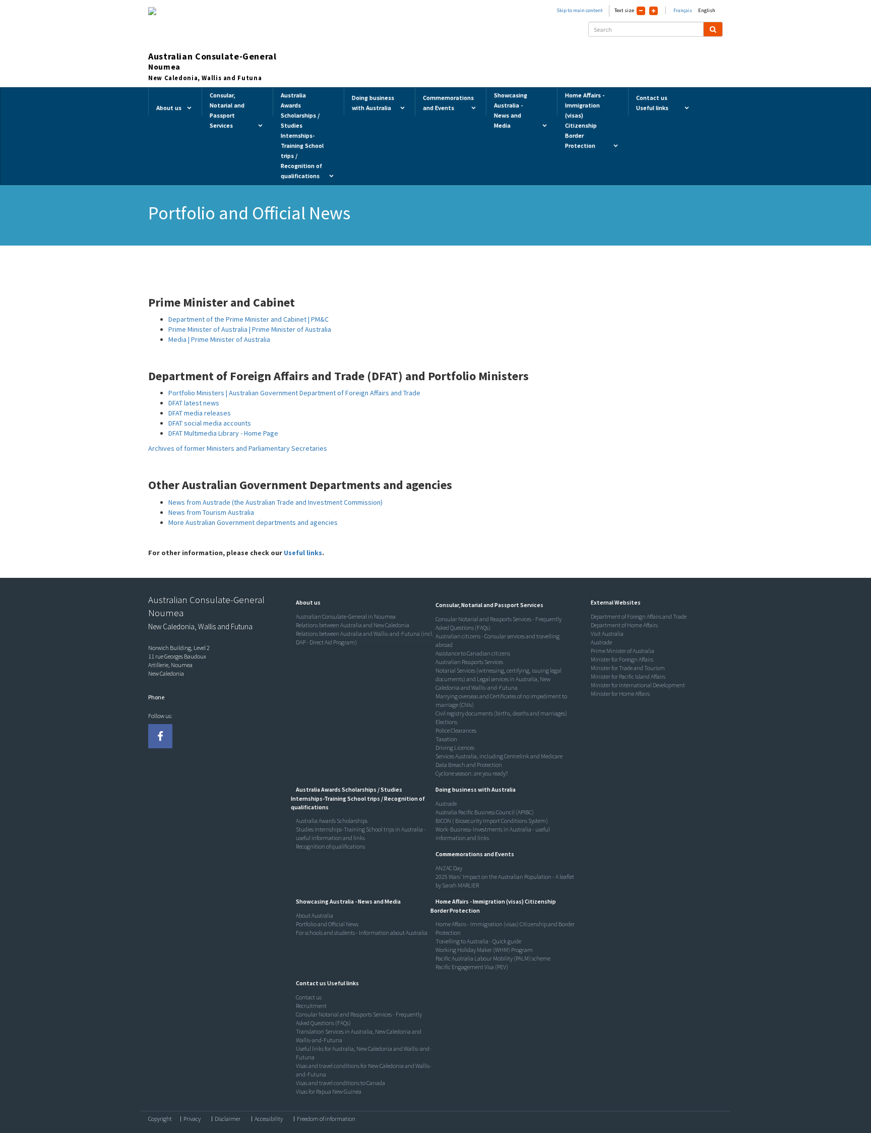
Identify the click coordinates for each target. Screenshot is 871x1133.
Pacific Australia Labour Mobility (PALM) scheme (493, 958)
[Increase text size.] (653, 11)
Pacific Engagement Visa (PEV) (472, 967)
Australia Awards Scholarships (331, 820)
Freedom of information (326, 1118)
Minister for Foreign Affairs (622, 659)
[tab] (363, 602)
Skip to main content (579, 10)
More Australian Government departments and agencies (253, 522)
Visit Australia (607, 633)
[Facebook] (160, 736)
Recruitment (311, 1005)
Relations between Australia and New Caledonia (352, 625)
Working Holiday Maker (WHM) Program (484, 949)
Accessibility (269, 1118)
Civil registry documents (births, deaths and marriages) (501, 713)
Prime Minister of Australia (622, 650)
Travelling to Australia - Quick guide (478, 941)
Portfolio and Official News (327, 924)
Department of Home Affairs (624, 625)
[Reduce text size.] (641, 11)
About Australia (314, 915)
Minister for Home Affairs (620, 693)
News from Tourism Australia (211, 512)
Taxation (446, 739)
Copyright (160, 1118)
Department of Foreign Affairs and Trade (639, 616)
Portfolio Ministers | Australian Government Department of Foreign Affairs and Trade (294, 392)
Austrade (446, 803)
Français (682, 10)
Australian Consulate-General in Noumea (346, 616)
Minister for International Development (638, 685)
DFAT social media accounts (209, 423)
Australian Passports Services (469, 662)
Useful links (303, 552)
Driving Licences (455, 747)
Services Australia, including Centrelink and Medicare (499, 756)
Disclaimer (227, 1118)
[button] (306, 602)
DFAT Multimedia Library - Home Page (223, 433)
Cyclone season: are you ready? (472, 773)
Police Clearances (456, 730)
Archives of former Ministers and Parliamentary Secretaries (237, 448)
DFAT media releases (199, 413)
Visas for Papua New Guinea (328, 1091)
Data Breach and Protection (469, 764)
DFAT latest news (193, 402)
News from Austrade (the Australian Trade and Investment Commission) (275, 502)
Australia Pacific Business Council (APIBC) (485, 812)
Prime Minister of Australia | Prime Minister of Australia (249, 329)
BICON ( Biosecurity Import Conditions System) (492, 820)
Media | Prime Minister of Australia (219, 339)
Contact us (309, 997)
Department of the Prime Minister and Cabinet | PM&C (248, 319)
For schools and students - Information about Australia (361, 932)
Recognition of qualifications (330, 846)
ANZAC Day (449, 868)
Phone (156, 697)
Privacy (192, 1118)
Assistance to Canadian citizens (473, 653)
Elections (446, 722)
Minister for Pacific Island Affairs (628, 676)
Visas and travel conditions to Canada (340, 1083)
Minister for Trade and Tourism (628, 668)
